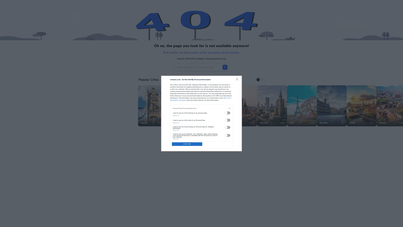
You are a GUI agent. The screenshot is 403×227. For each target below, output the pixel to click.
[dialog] (201, 113)
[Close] (238, 80)
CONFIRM (187, 144)
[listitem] (201, 108)
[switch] (227, 113)
